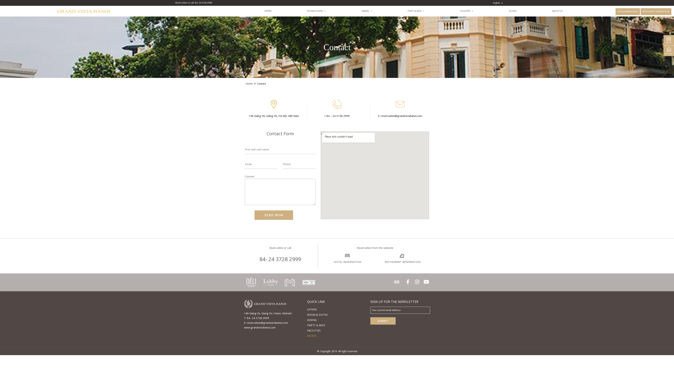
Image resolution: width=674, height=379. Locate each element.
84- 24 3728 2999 (280, 259)
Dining (312, 320)
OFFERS (273, 11)
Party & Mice (420, 11)
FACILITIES (471, 11)
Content (250, 176)
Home (249, 83)
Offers (312, 309)
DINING (371, 11)
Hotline (669, 53)
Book (668, 42)
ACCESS (311, 335)
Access (518, 11)
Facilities (314, 330)
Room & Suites (321, 11)
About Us (563, 11)
